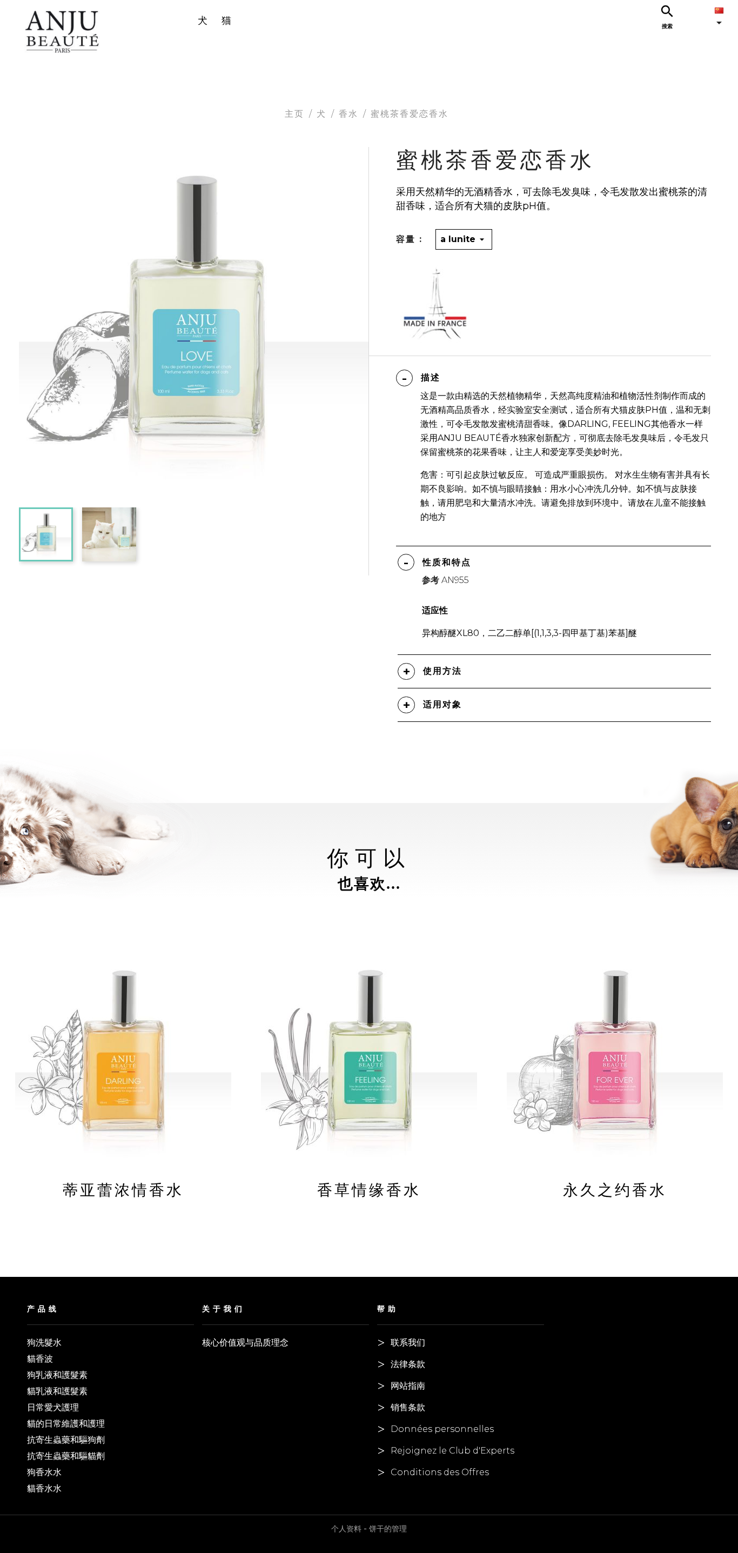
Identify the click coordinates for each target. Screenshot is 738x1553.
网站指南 (408, 1386)
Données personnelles (442, 1429)
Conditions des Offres (440, 1472)
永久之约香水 (615, 1190)
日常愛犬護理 (53, 1407)
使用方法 (442, 671)
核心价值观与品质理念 (245, 1342)
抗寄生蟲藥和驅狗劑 (66, 1440)
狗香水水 (44, 1472)
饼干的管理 (388, 1529)
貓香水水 (44, 1488)
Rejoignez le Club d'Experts (452, 1450)
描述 (430, 377)
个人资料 (346, 1529)
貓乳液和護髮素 (57, 1391)
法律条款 (408, 1364)
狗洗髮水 (44, 1342)
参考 (430, 580)
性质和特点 (446, 562)
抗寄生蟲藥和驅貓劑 (66, 1456)
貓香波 (40, 1359)
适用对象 (442, 704)
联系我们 (408, 1342)
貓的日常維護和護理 (66, 1423)
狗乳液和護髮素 (57, 1375)
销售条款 (408, 1407)
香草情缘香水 (369, 1190)
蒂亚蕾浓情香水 (123, 1190)
